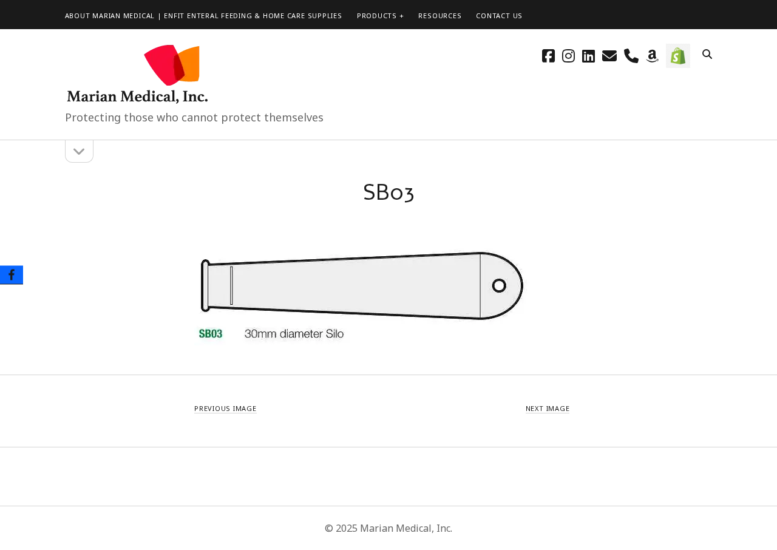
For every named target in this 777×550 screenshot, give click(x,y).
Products (377, 15)
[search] (707, 55)
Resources (439, 15)
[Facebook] (11, 275)
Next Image (548, 408)
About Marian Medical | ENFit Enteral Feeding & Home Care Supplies (203, 15)
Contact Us (499, 15)
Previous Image (225, 408)
